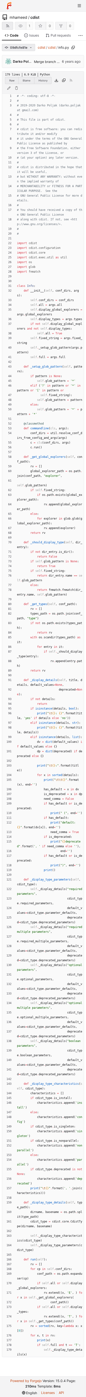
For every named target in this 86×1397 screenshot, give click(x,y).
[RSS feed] (7, 26)
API (61, 1393)
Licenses (48, 1393)
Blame (26, 80)
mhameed (18, 17)
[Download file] (56, 80)
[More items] (80, 35)
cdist (34, 17)
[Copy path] (73, 47)
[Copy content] (63, 80)
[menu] (29, 1393)
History (43, 80)
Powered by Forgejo (26, 1381)
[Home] (9, 5)
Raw (12, 80)
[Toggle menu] (79, 5)
